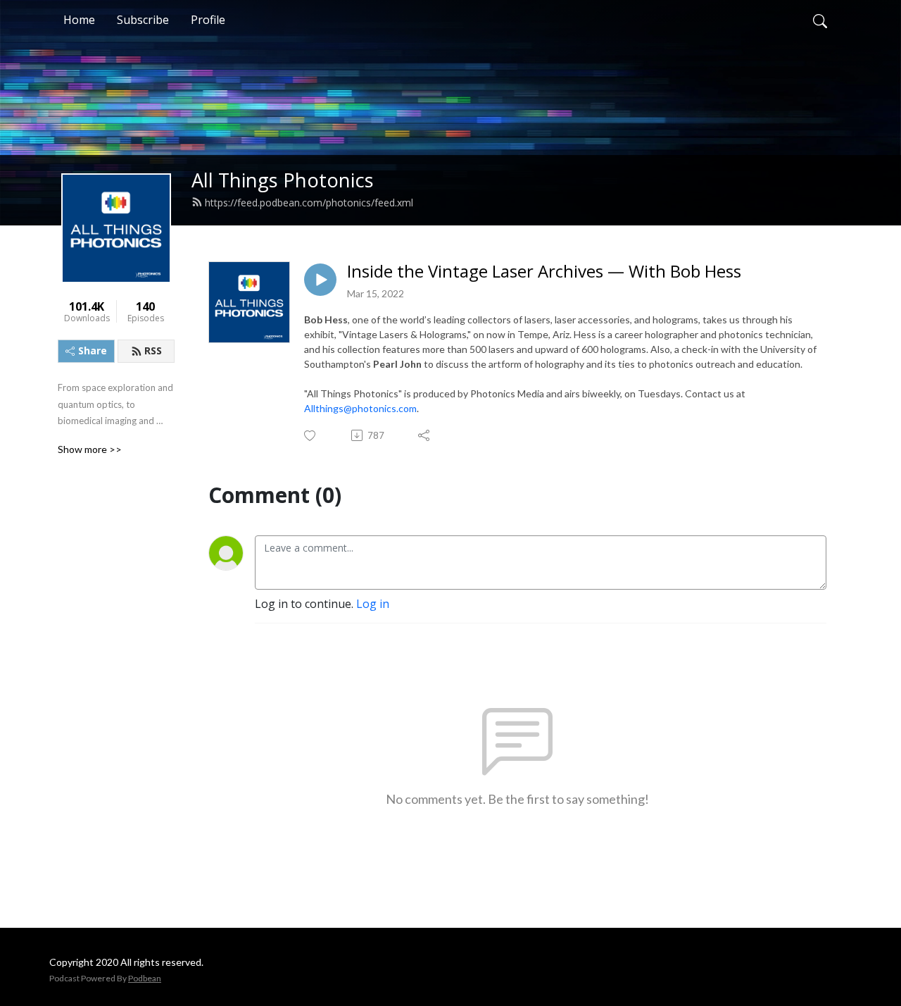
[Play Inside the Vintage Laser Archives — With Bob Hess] (320, 279)
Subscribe (143, 19)
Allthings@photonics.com (360, 408)
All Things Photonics (282, 180)
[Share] (425, 435)
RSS (153, 350)
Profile (208, 19)
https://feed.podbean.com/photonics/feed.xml (309, 202)
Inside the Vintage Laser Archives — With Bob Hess (544, 271)
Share (92, 350)
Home (79, 19)
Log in (372, 603)
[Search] (820, 20)
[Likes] (311, 435)
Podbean (144, 978)
